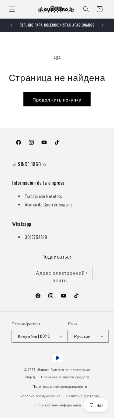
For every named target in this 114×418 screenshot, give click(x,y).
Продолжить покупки (57, 99)
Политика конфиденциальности (60, 386)
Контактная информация (60, 404)
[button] (12, 9)
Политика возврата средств (65, 376)
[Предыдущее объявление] (11, 25)
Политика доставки (82, 395)
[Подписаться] (85, 273)
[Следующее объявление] (102, 25)
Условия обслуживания (40, 395)
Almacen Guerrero (50, 369)
